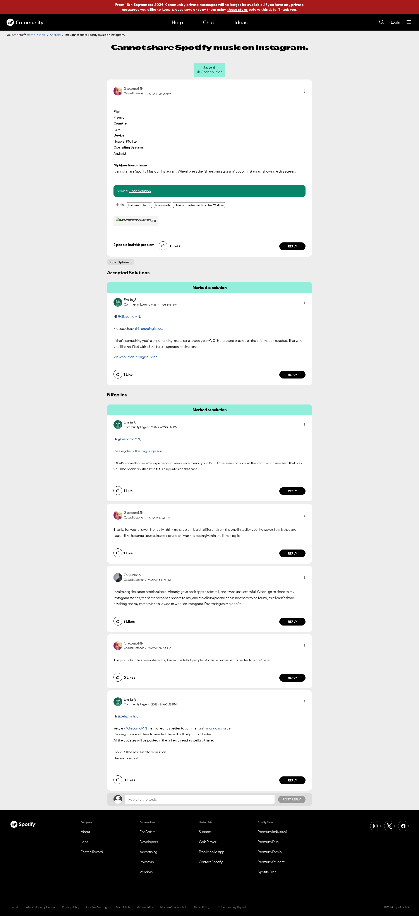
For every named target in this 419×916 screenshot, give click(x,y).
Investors (147, 861)
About (85, 831)
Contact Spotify (211, 861)
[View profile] (117, 90)
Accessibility (145, 907)
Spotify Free (267, 871)
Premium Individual (272, 831)
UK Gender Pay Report (231, 907)
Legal (14, 907)
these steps (237, 9)
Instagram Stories (139, 205)
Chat (208, 22)
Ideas (240, 22)
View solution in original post (135, 356)
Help (177, 22)
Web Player (207, 841)
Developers (149, 841)
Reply (292, 246)
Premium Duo (268, 841)
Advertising (148, 851)
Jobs (84, 841)
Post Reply (292, 799)
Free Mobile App (211, 851)
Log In (395, 22)
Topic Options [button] (119, 262)
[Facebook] (403, 826)
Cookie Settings (97, 907)
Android (55, 35)
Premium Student (271, 861)
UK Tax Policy (201, 907)
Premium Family (270, 851)
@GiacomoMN (128, 316)
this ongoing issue (148, 328)
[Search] (381, 22)
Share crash (162, 205)
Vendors (146, 871)
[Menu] (408, 22)
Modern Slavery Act (173, 907)
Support (205, 831)
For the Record (92, 851)
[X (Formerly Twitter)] (389, 826)
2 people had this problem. (134, 244)
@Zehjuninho (127, 716)
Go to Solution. (140, 190)
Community (29, 22)
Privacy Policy (70, 907)
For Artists (147, 831)
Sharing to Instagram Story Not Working (199, 205)
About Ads (123, 907)
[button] (304, 91)
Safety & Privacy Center (40, 907)
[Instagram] (375, 826)
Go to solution (211, 71)
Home (31, 35)
